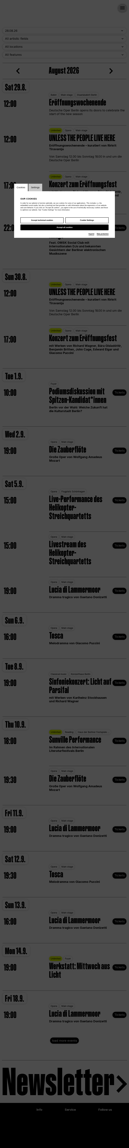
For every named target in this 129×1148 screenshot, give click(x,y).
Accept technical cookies (42, 220)
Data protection (103, 234)
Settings (35, 187)
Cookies (21, 187)
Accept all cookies (65, 227)
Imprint (91, 234)
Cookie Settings (87, 220)
